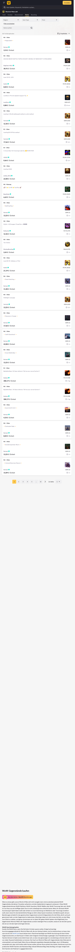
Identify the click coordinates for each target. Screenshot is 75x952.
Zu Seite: (51, 482)
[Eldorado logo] (8, 2)
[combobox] (11, 20)
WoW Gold (15, 933)
